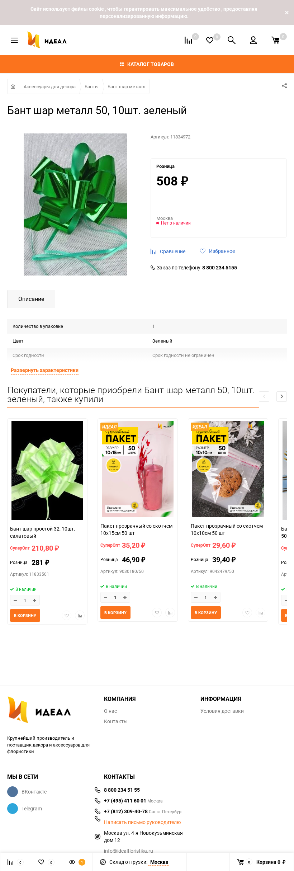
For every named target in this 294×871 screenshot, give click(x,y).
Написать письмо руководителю (142, 822)
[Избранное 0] (209, 40)
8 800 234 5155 (219, 267)
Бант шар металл (127, 86)
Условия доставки (222, 711)
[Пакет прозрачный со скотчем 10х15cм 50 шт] (137, 470)
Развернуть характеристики (45, 370)
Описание (31, 299)
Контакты (116, 721)
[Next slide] (281, 396)
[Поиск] (232, 40)
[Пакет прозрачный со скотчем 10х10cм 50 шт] (228, 470)
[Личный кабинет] (253, 40)
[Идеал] (50, 711)
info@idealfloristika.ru (128, 850)
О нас (110, 711)
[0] (275, 40)
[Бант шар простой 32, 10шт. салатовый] (47, 471)
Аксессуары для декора (50, 86)
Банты (92, 86)
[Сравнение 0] (188, 40)
